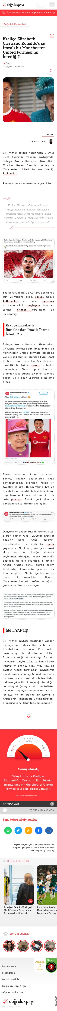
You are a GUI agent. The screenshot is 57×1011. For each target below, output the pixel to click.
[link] (18, 965)
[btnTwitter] (18, 831)
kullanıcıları (10, 301)
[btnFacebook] (39, 831)
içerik (50, 544)
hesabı (35, 365)
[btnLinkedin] (49, 831)
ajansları (48, 301)
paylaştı (16, 499)
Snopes (24, 309)
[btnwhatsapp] (8, 831)
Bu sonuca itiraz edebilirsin (26, 796)
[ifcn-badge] (40, 965)
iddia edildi (10, 173)
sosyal (39, 296)
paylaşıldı (34, 305)
